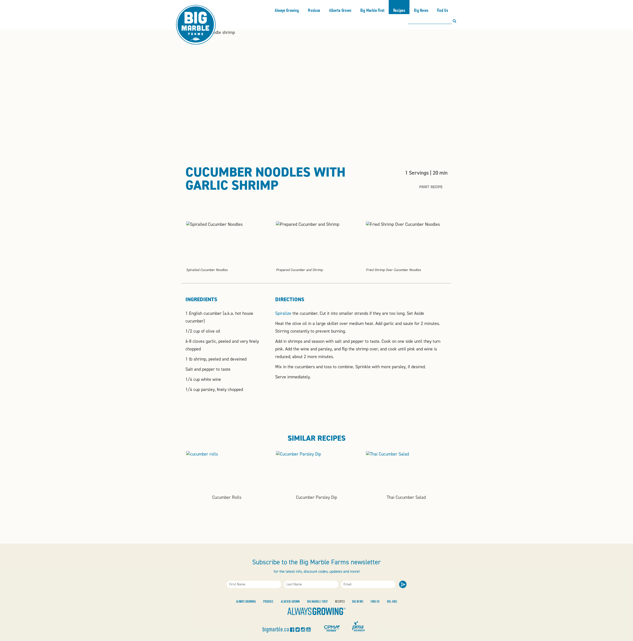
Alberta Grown (340, 10)
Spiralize (283, 313)
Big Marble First (372, 10)
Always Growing (287, 10)
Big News (421, 10)
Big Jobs (392, 601)
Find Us (442, 10)
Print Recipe (431, 186)
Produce (314, 10)
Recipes (399, 10)
